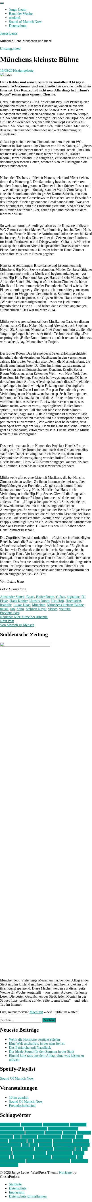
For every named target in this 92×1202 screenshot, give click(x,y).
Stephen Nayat (36, 609)
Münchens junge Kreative (71, 1145)
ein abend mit (34, 1133)
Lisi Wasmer (18, 1141)
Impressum (16, 1192)
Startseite (15, 1184)
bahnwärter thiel (11, 1129)
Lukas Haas (21, 605)
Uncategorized (10, 48)
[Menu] (2, 3)
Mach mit (36, 1012)
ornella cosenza (23, 1149)
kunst (79, 1137)
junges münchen (49, 1137)
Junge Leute (17, 9)
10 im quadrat (18, 1097)
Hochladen (73, 601)
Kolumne (68, 1137)
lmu (30, 1141)
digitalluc (73, 597)
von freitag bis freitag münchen (48, 1161)
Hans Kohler (18, 601)
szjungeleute (24, 70)
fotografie (84, 1133)
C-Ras (60, 597)
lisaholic (6, 605)
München (38, 605)
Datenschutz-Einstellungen (28, 1196)
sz (11, 1157)
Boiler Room (45, 597)
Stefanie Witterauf (59, 1153)
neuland (14, 17)
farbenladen (53, 1133)
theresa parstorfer (64, 1157)
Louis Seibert (62, 1141)
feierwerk (69, 1133)
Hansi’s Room (39, 601)
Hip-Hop (57, 601)
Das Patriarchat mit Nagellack (30, 1047)
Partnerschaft (44, 1149)
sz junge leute (23, 1157)
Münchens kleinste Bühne (65, 605)
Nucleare (65, 1172)
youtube (65, 609)
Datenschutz (17, 26)
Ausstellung (78, 1124)
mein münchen (10, 1145)
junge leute (29, 1137)
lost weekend (43, 1141)
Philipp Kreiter (64, 1149)
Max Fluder (81, 1141)
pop (78, 1149)
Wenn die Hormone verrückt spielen (34, 1039)
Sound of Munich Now (25, 22)
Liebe (4, 1141)
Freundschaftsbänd (22, 1105)
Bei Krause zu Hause (63, 1129)
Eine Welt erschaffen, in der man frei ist (37, 1043)
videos (52, 609)
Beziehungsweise (12, 1133)
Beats (30, 597)
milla (25, 1145)
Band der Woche (21, 13)
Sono (20, 609)
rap (12, 609)
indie (17, 1137)
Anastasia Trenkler (56, 1124)
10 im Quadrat (10, 1124)
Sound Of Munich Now (17, 1078)
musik (4, 609)
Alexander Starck (12, 597)
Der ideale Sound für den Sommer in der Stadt (41, 1051)
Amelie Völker (31, 1124)
